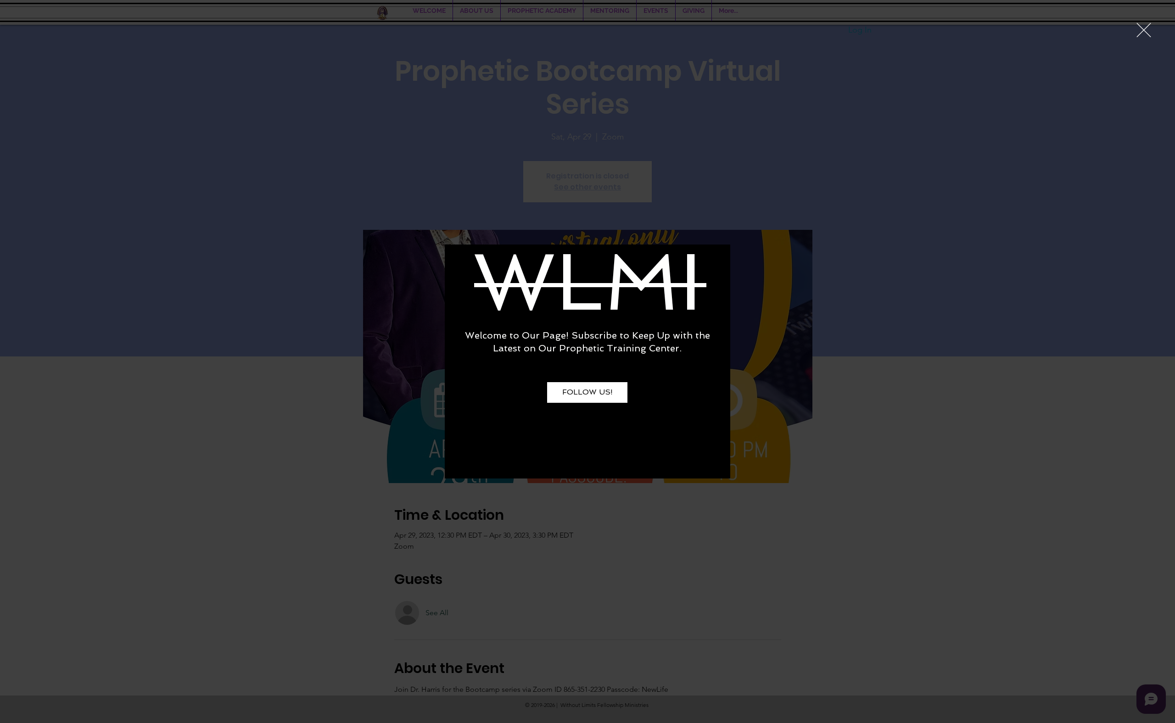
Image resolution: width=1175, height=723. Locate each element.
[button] (1144, 30)
